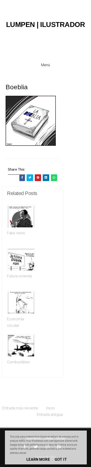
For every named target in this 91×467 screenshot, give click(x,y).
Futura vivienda (19, 276)
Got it (61, 459)
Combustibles (18, 362)
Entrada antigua (50, 414)
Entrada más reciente (20, 408)
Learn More (38, 459)
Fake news (16, 233)
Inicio (50, 408)
